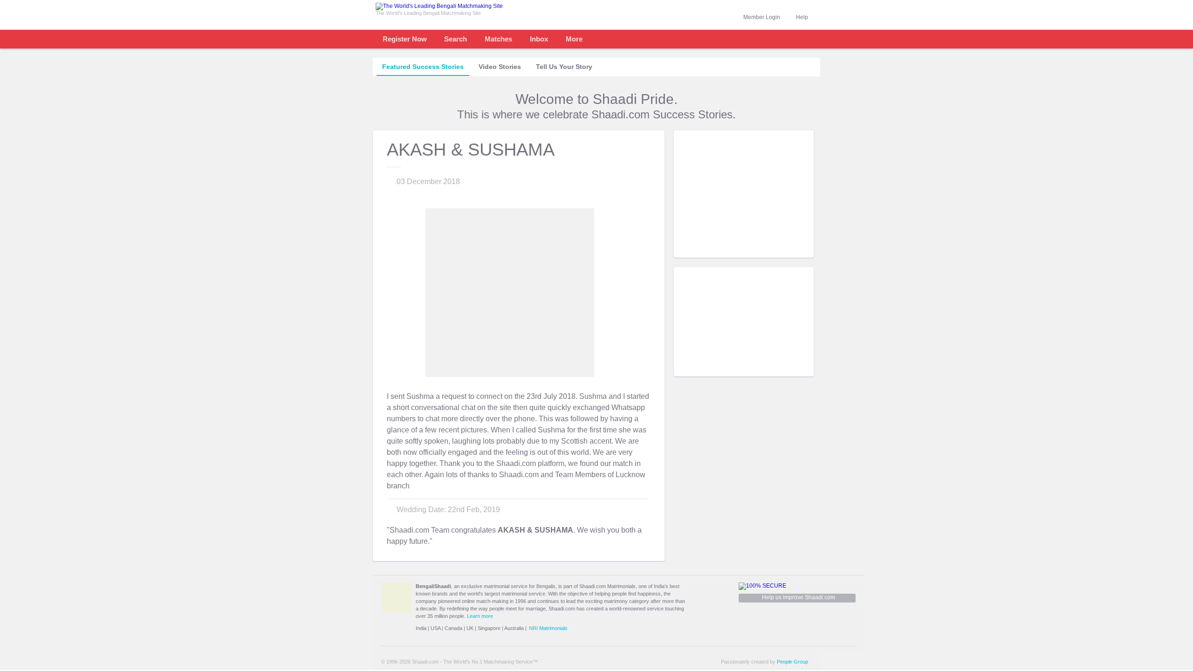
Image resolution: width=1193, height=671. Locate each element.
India (421, 628)
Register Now (405, 39)
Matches (498, 39)
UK (469, 628)
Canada (453, 628)
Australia (514, 628)
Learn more (480, 616)
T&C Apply (797, 250)
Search (455, 39)
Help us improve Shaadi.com (798, 597)
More (574, 39)
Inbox (539, 39)
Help (802, 17)
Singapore (489, 628)
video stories (500, 66)
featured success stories (423, 66)
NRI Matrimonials (548, 628)
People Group (792, 661)
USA (435, 628)
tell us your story (564, 66)
